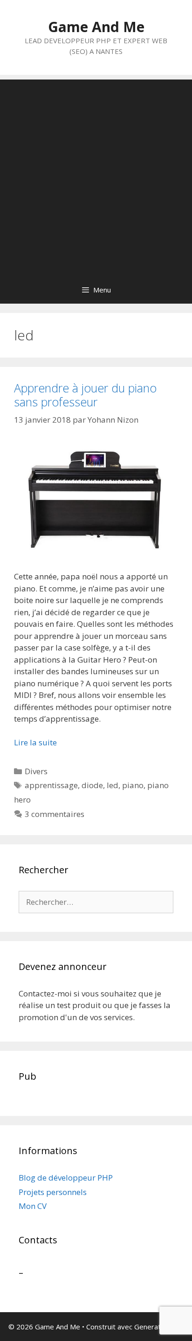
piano (133, 785)
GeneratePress (159, 1326)
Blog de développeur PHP (66, 1177)
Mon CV (33, 1206)
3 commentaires (54, 814)
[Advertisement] (96, 175)
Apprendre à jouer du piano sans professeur (85, 395)
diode (92, 785)
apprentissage (51, 785)
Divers (36, 771)
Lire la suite (35, 742)
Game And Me (96, 26)
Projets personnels (53, 1192)
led (112, 785)
